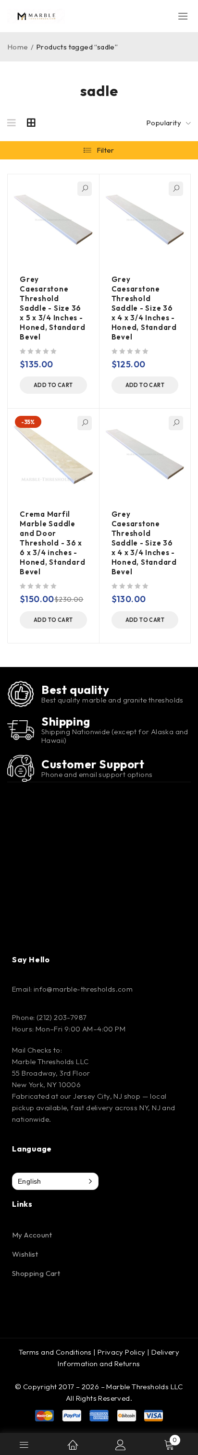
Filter (105, 150)
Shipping (65, 721)
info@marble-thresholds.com (83, 989)
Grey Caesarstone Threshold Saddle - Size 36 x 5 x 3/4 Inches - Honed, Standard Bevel (52, 308)
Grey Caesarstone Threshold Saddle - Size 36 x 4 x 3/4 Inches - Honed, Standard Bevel (144, 308)
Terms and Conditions (55, 1352)
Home (17, 46)
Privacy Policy (122, 1352)
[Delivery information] (20, 729)
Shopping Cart (36, 1273)
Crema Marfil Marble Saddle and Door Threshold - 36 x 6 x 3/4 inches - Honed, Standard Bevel (52, 542)
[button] (53, 385)
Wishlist (25, 1254)
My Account (32, 1234)
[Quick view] (84, 189)
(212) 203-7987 (62, 1017)
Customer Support (93, 764)
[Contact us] (20, 768)
